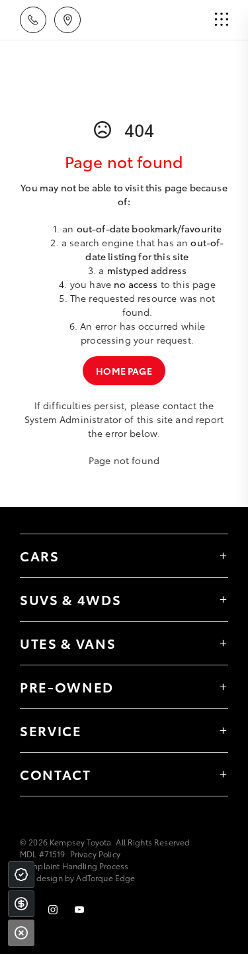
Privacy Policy (95, 853)
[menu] (221, 20)
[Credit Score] (21, 874)
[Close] (21, 933)
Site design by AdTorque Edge (77, 877)
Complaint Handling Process (74, 865)
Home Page (123, 370)
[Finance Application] (21, 903)
